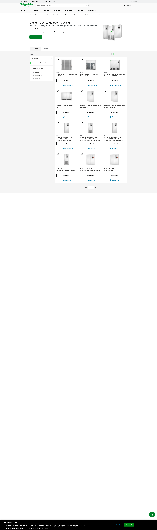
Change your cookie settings (114, 524)
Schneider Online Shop (49, 1)
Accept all (129, 524)
